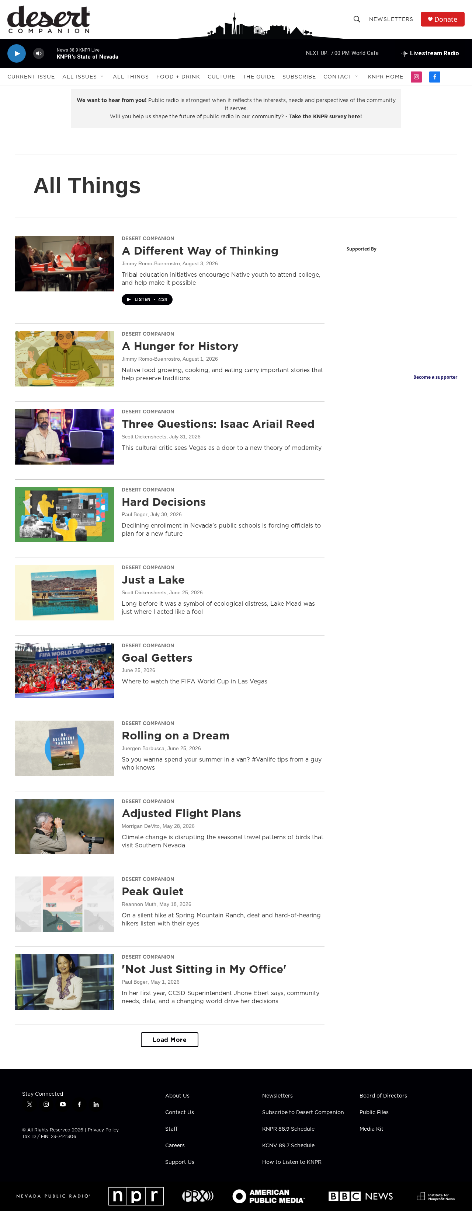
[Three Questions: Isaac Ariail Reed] (64, 436)
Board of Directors (383, 1096)
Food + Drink (178, 76)
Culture (221, 76)
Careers (175, 1146)
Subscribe (299, 76)
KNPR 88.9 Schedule (288, 1129)
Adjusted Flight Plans (181, 813)
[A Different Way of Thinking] (64, 263)
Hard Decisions (164, 502)
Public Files (374, 1113)
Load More (170, 1040)
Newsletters (391, 19)
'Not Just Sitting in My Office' (204, 969)
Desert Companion (148, 238)
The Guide (259, 76)
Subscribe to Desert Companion (303, 1113)
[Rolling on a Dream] (64, 748)
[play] (16, 53)
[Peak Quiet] (64, 904)
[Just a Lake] (64, 592)
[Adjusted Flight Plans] (64, 826)
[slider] (50, 53)
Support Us (179, 1162)
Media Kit (372, 1129)
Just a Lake (153, 579)
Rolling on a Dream (176, 735)
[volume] (38, 53)
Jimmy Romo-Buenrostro (151, 263)
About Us (177, 1096)
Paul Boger (135, 514)
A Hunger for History (180, 346)
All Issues (79, 76)
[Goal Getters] (64, 670)
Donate (445, 19)
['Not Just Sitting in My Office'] (64, 981)
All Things (131, 76)
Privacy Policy (103, 1130)
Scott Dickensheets (144, 437)
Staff (171, 1129)
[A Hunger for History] (64, 358)
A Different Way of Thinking (200, 250)
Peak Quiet (152, 891)
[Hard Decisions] (64, 514)
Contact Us (179, 1113)
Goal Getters (157, 657)
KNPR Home (385, 76)
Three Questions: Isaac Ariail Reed (218, 423)
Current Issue (31, 76)
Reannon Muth (139, 904)
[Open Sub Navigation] (102, 77)
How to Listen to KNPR (292, 1162)
